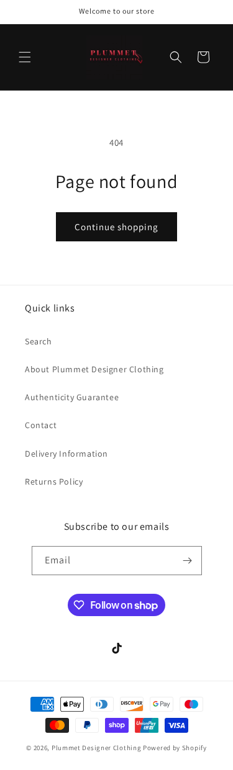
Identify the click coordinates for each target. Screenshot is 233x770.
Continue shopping (116, 227)
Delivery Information (66, 453)
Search (38, 341)
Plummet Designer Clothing (97, 747)
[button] (25, 57)
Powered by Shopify (175, 747)
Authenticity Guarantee (72, 397)
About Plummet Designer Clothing (94, 369)
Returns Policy (54, 481)
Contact (41, 425)
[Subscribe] (187, 560)
